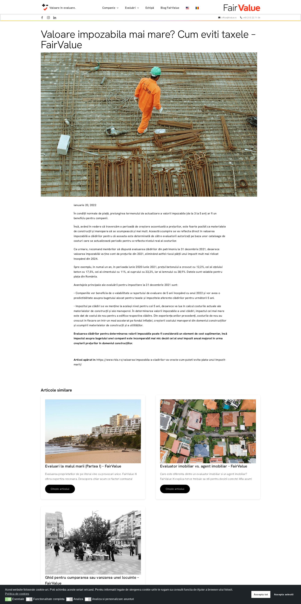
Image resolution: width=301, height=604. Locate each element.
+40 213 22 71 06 (251, 17)
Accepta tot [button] (261, 594)
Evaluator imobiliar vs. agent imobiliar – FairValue (203, 466)
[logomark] (45, 4)
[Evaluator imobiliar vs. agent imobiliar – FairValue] (208, 402)
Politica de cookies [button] (17, 593)
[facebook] (42, 17)
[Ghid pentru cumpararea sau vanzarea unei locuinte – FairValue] (93, 513)
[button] (8, 599)
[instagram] (48, 17)
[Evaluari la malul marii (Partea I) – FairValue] (93, 402)
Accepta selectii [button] (284, 594)
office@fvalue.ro (229, 17)
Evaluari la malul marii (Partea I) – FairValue (83, 466)
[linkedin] (54, 17)
